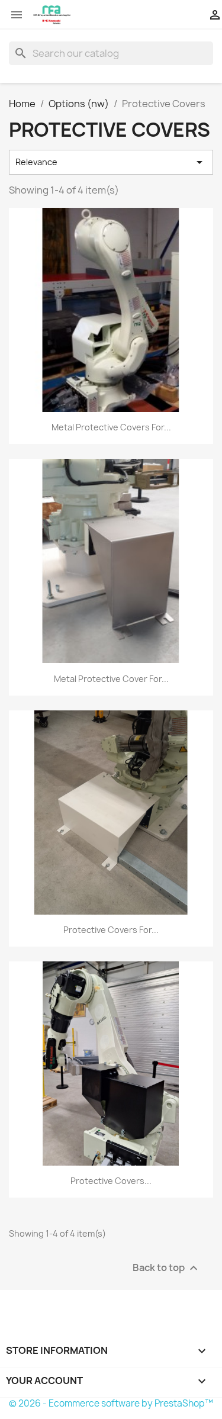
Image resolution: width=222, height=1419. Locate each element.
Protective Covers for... (111, 929)
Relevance (111, 162)
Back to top (167, 1267)
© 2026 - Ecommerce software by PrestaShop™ (111, 1403)
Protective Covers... (111, 1180)
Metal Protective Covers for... (111, 427)
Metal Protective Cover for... (111, 678)
